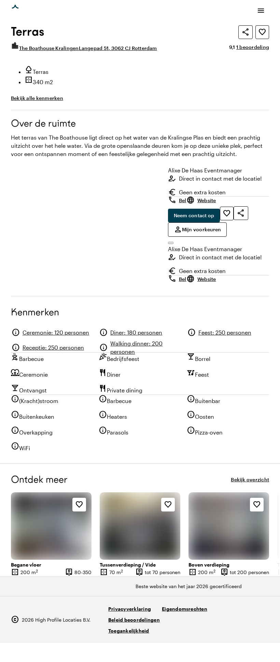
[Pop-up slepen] (170, 243)
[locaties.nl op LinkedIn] (262, 628)
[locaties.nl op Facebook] (243, 628)
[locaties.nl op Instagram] (225, 628)
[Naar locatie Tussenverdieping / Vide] (140, 526)
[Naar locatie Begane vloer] (51, 526)
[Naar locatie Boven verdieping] (228, 526)
